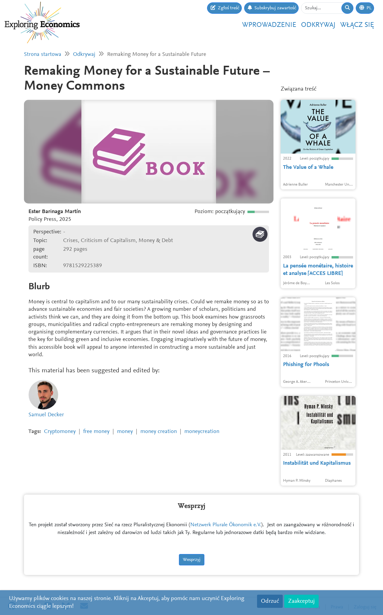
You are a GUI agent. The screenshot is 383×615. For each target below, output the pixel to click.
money (125, 432)
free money (96, 432)
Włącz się (357, 25)
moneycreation (201, 432)
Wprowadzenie (269, 25)
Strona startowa (42, 54)
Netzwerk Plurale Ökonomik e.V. (225, 525)
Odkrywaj (318, 25)
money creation (158, 432)
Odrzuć (270, 601)
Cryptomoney (60, 432)
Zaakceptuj (301, 601)
